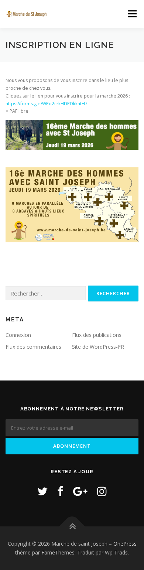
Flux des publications (96, 334)
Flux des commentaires (33, 346)
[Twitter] (42, 491)
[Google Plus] (80, 491)
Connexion (18, 334)
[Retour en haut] (72, 526)
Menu (132, 14)
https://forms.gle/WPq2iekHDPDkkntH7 (47, 103)
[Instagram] (102, 491)
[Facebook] (60, 491)
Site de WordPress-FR (98, 346)
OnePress (125, 543)
